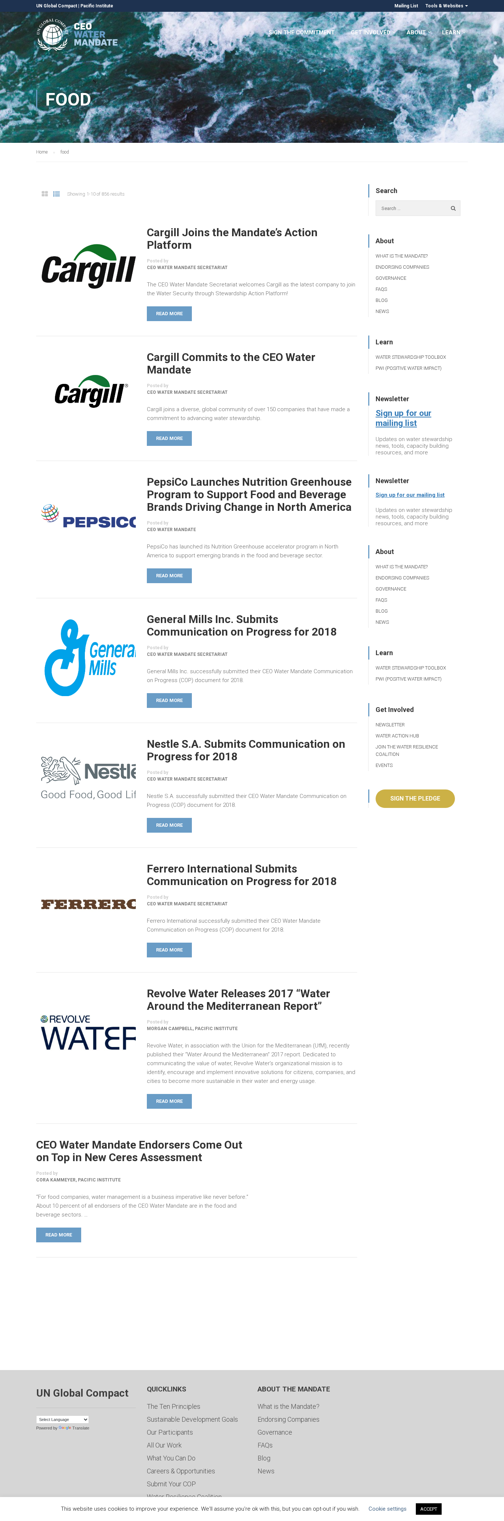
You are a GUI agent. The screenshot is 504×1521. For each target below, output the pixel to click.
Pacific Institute (96, 5)
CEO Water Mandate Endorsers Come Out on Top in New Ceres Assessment (139, 1151)
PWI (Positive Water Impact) (409, 368)
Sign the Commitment (302, 32)
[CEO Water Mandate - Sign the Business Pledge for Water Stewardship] (77, 36)
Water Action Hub (397, 736)
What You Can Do (171, 1458)
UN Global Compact (56, 5)
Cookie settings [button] (388, 1508)
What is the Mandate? (402, 256)
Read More (169, 313)
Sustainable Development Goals (192, 1419)
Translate (80, 1428)
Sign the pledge (415, 798)
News (382, 311)
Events (384, 765)
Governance (391, 278)
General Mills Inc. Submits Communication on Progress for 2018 (242, 625)
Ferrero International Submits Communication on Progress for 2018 (242, 875)
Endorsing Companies (402, 267)
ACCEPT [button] (428, 1509)
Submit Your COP (171, 1484)
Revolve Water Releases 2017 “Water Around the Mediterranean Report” (238, 999)
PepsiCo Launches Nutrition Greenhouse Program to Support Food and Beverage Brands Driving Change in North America (249, 494)
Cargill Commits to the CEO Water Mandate (231, 363)
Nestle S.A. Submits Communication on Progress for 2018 (246, 750)
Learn (451, 32)
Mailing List (406, 5)
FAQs (381, 289)
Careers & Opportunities (181, 1471)
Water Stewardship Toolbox (411, 357)
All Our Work (164, 1445)
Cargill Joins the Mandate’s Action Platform (232, 238)
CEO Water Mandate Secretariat (187, 267)
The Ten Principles (173, 1406)
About (416, 32)
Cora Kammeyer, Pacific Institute (78, 1180)
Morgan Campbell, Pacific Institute (192, 1028)
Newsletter (390, 724)
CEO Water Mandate (171, 529)
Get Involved (370, 32)
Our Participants (170, 1432)
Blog (382, 300)
